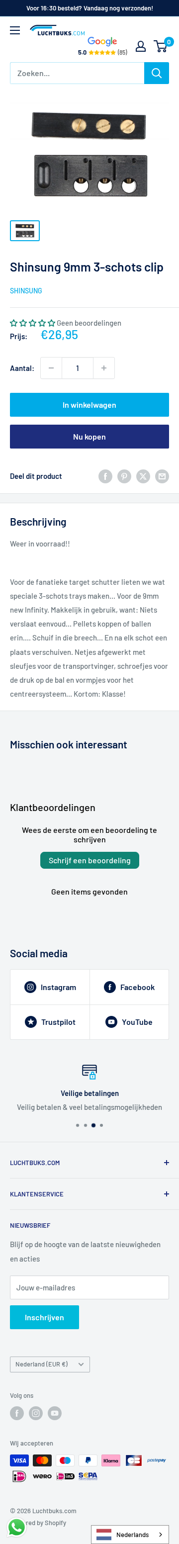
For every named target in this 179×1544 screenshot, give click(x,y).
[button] (32, 322)
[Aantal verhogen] (103, 368)
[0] (161, 46)
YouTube (137, 1021)
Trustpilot (58, 1021)
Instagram (58, 987)
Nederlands (132, 1535)
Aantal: (22, 367)
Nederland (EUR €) (41, 1364)
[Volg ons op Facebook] (17, 1413)
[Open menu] (15, 30)
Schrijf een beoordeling (90, 860)
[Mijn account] (141, 46)
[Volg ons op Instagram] (36, 1413)
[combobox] (130, 1534)
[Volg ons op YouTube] (55, 1413)
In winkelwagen (89, 404)
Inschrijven (44, 1317)
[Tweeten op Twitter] (143, 475)
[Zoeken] (156, 73)
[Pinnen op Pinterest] (124, 475)
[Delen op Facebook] (105, 475)
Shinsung (26, 290)
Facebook (137, 987)
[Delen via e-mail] (162, 475)
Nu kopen (89, 436)
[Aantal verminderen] (51, 368)
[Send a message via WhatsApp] (16, 1527)
